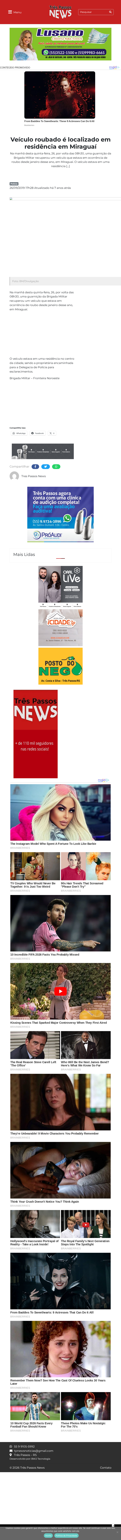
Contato (105, 1467)
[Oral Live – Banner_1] (43, 452)
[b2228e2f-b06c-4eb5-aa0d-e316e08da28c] (60, 44)
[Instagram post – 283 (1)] (60, 587)
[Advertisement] (43, 334)
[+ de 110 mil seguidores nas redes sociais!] (35, 733)
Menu (17, 12)
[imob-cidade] (60, 628)
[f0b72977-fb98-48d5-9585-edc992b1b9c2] (60, 666)
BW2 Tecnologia (40, 1458)
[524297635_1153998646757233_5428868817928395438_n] (60, 515)
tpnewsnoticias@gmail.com (33, 1451)
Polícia (14, 183)
